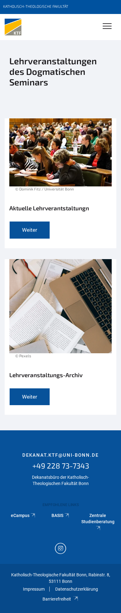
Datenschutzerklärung (76, 589)
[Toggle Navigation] (107, 26)
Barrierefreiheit (57, 599)
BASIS (57, 515)
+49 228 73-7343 (60, 465)
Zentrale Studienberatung (97, 518)
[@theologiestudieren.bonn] (60, 549)
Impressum (34, 589)
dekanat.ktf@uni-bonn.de (60, 455)
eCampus (20, 515)
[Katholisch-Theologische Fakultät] (13, 27)
